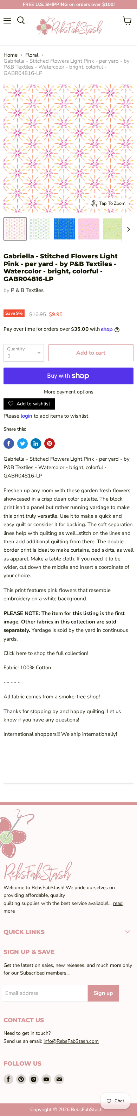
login (26, 415)
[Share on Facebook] (9, 443)
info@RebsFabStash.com (71, 1041)
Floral (31, 55)
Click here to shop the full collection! (46, 653)
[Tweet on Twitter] (22, 443)
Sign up (103, 993)
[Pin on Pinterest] (49, 443)
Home (11, 55)
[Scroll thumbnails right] (127, 229)
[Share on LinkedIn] (36, 443)
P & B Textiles (27, 290)
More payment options (68, 392)
